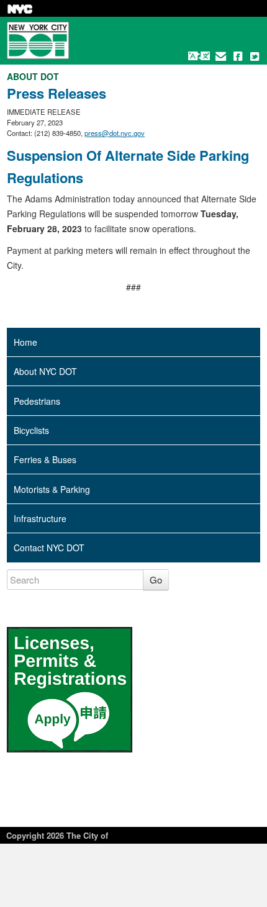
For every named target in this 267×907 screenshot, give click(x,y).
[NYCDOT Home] (38, 40)
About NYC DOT (45, 371)
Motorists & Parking (52, 489)
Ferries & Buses (45, 459)
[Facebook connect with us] (237, 56)
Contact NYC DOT (49, 547)
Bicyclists (31, 430)
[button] (199, 56)
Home (25, 342)
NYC (19, 9)
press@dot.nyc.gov (114, 133)
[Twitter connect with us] (254, 56)
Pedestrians (37, 401)
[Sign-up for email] (221, 56)
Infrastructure (40, 518)
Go (156, 579)
